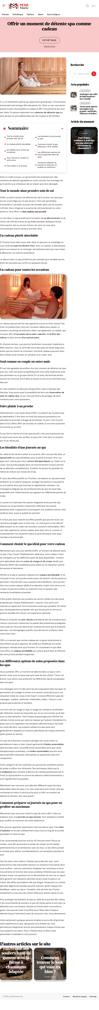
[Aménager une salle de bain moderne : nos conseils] (74, 95)
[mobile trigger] (5, 6)
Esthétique (49, 40)
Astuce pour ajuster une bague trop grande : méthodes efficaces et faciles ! (88, 110)
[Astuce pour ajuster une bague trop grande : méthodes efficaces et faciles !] (74, 108)
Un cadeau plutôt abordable (19, 144)
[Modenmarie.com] (18, 6)
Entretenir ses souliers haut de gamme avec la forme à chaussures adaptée (16, 959)
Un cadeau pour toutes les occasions (18, 151)
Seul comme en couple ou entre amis (17, 159)
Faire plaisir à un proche (17, 166)
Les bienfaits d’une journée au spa (49, 137)
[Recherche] (87, 6)
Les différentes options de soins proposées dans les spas (49, 154)
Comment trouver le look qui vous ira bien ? (50, 964)
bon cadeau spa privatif (34, 211)
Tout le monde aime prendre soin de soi (15, 137)
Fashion (50, 952)
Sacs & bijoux (85, 90)
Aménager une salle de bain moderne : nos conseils (88, 96)
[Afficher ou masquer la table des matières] (45, 128)
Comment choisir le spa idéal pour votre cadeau (48, 145)
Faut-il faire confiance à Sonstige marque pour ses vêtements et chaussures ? (84, 143)
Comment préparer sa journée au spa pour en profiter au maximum (47, 164)
